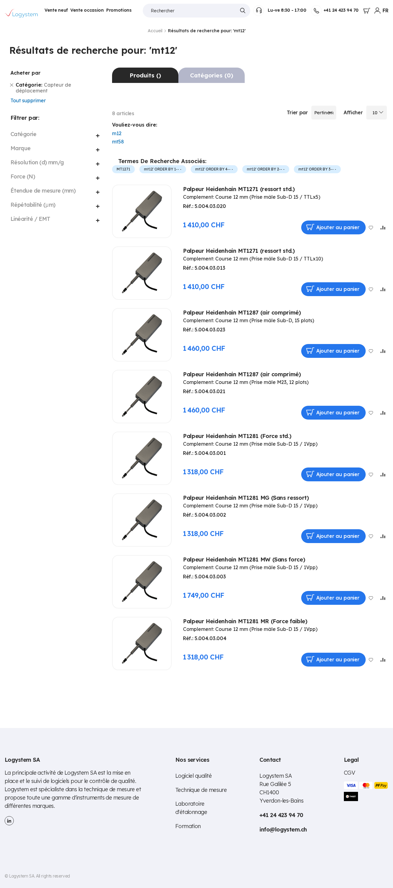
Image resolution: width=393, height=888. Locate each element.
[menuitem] (56, 10)
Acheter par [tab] (25, 73)
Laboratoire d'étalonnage (191, 808)
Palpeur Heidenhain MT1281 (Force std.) (237, 436)
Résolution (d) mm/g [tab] (37, 162)
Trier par (297, 112)
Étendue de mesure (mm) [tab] (43, 190)
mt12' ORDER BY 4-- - (214, 169)
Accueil (156, 30)
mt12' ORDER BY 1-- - (162, 169)
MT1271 (123, 169)
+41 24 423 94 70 (341, 10)
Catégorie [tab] (23, 134)
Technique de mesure (201, 789)
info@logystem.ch (283, 829)
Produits (145, 75)
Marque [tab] (20, 148)
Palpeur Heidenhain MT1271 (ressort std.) (239, 189)
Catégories (211, 75)
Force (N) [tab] (22, 176)
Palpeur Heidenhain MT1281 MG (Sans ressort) (246, 497)
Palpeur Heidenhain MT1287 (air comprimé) (242, 312)
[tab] (145, 75)
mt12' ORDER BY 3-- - (317, 169)
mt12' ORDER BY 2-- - (266, 169)
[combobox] (196, 11)
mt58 (118, 142)
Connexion (377, 10)
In (9, 820)
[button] (385, 10)
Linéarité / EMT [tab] (30, 218)
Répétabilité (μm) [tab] (33, 204)
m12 (117, 133)
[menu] (89, 10)
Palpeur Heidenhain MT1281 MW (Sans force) (244, 559)
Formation (188, 826)
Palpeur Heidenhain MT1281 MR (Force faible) (245, 621)
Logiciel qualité (193, 775)
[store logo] (21, 13)
